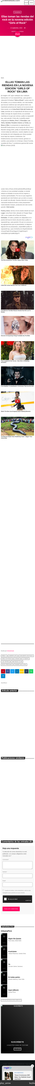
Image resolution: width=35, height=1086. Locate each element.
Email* (4, 880)
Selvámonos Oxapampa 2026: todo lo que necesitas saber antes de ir (17, 790)
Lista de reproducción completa (11, 1000)
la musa (17, 659)
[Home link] (10, 2)
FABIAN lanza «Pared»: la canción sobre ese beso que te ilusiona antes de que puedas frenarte (17, 828)
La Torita (25, 659)
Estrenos (5, 822)
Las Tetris (5, 661)
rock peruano (7, 664)
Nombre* (5, 872)
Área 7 (4, 656)
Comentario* (6, 859)
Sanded (17, 664)
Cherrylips (13, 656)
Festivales (5, 786)
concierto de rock (26, 656)
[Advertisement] (17, 58)
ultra (24, 664)
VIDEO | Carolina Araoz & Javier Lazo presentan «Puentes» (14, 724)
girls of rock (7, 659)
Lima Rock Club (17, 661)
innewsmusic (10, 651)
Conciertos (17, 12)
